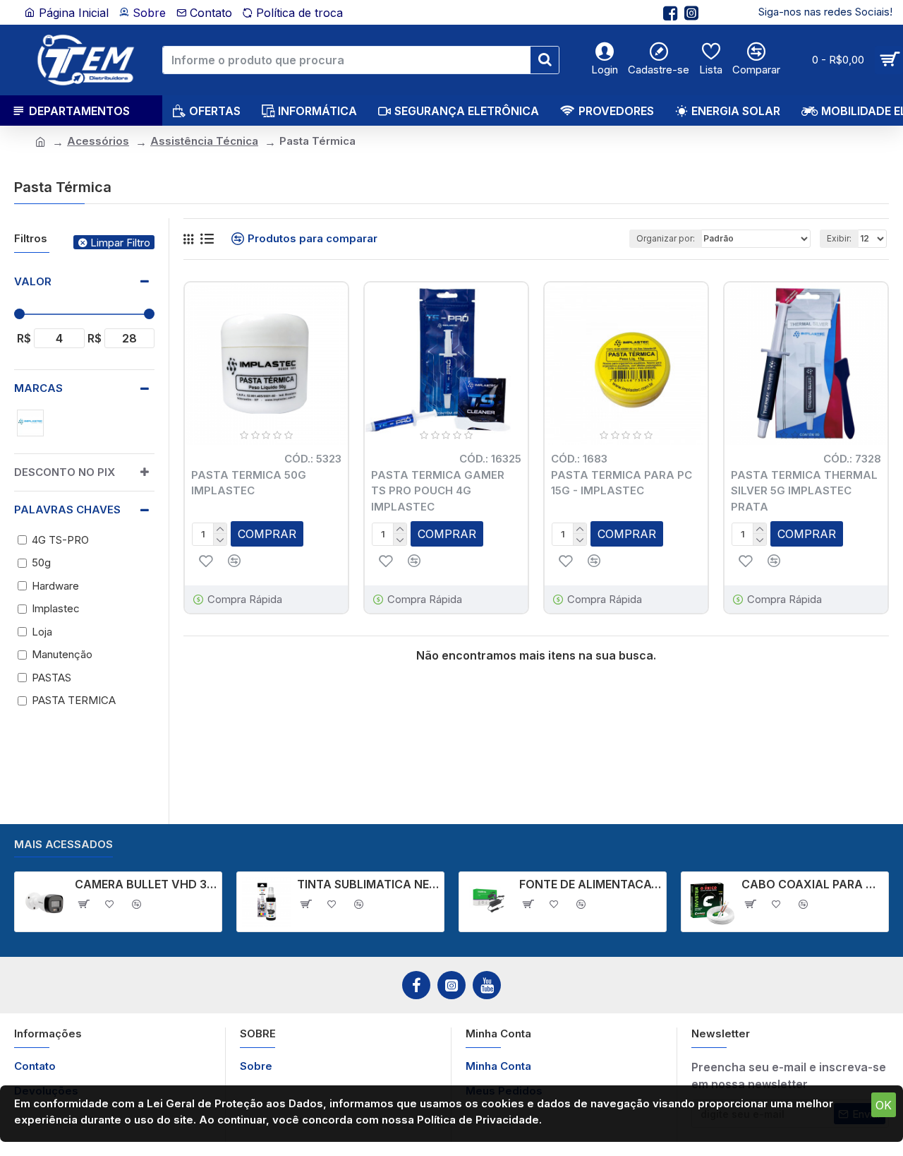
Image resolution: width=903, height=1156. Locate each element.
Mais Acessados (63, 844)
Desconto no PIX (64, 472)
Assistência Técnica (204, 141)
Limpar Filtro (120, 242)
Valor (32, 281)
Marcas (38, 388)
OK (883, 1105)
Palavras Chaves (67, 509)
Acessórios (98, 141)
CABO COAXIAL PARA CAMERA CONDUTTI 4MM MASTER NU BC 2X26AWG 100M (812, 884)
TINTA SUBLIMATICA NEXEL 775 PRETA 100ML (368, 884)
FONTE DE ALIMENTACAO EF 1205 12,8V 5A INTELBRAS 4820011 (590, 884)
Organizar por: (665, 238)
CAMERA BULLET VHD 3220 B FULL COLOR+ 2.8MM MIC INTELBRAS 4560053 (146, 884)
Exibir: (839, 238)
